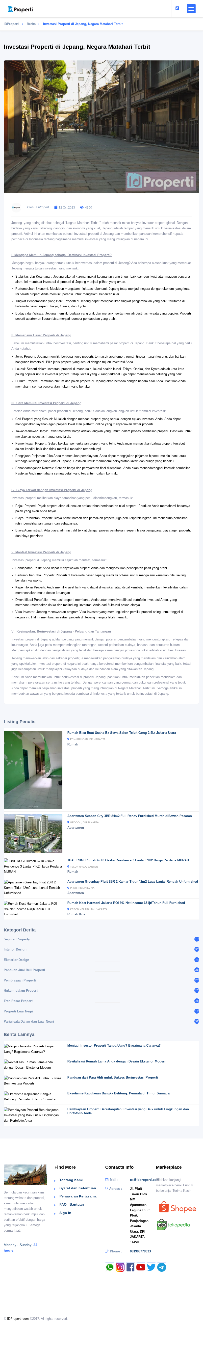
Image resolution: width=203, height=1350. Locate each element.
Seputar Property (17, 939)
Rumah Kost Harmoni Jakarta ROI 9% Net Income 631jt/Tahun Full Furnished (126, 903)
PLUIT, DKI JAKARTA (82, 888)
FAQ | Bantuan (71, 1204)
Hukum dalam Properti (21, 990)
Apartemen (75, 827)
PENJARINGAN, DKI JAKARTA (87, 739)
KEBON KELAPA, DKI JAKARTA (88, 909)
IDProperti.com (18, 1319)
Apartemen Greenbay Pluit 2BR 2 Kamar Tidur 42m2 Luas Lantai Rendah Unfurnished (132, 881)
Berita (31, 24)
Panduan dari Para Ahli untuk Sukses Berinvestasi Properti (112, 1077)
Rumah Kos (76, 914)
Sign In (65, 1213)
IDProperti (11, 24)
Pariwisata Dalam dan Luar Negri (29, 1021)
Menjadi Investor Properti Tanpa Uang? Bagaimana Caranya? (114, 1045)
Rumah (72, 744)
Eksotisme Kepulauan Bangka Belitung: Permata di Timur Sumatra (118, 1093)
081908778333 (140, 1251)
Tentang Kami (71, 1180)
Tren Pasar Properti (18, 1001)
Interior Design (15, 949)
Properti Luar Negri (18, 1011)
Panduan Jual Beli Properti (24, 970)
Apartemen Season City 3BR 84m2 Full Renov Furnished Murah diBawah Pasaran (129, 816)
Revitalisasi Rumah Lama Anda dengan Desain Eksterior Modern (116, 1061)
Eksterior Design (16, 960)
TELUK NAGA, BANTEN (84, 866)
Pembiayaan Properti (20, 980)
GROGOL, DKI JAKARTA (84, 822)
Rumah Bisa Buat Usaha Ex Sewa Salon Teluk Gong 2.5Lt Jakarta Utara (121, 733)
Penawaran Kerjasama (78, 1196)
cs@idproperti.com (144, 1180)
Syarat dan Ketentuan (77, 1188)
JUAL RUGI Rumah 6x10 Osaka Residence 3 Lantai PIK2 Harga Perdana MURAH (128, 860)
